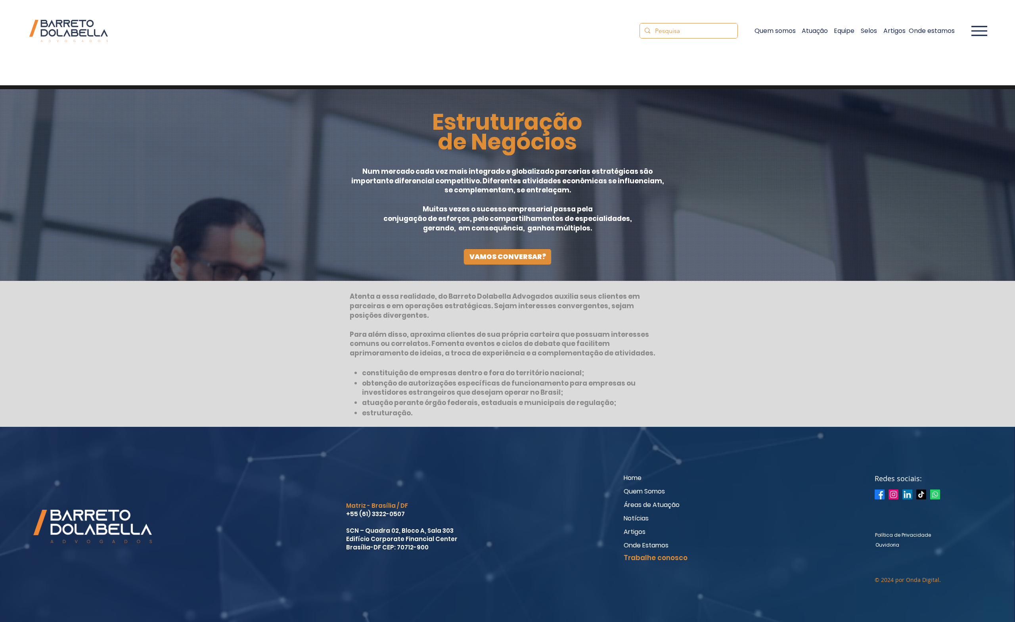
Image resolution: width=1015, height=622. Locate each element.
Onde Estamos (646, 545)
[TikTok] (921, 494)
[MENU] (975, 30)
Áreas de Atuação (652, 504)
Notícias (636, 518)
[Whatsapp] (935, 494)
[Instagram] (893, 494)
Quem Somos (644, 491)
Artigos (634, 531)
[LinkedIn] (907, 494)
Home (633, 477)
